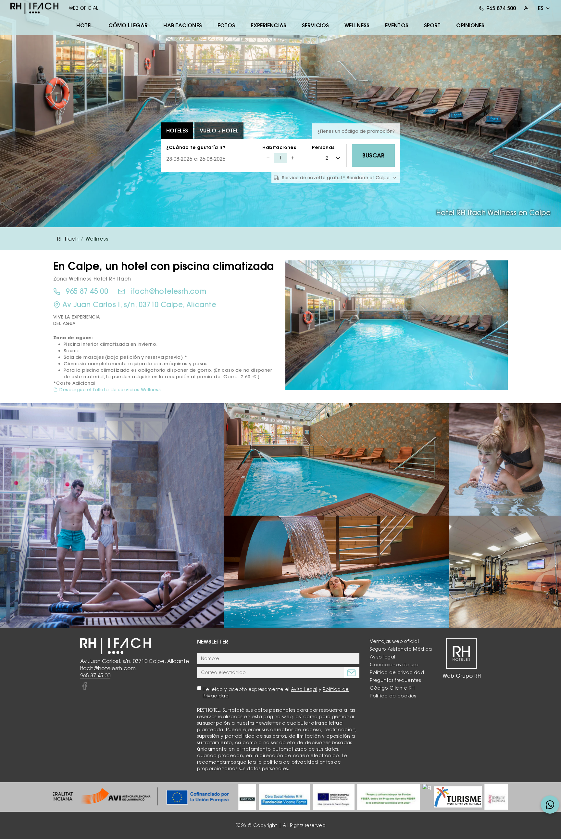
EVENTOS (396, 25)
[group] (131, 797)
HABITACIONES (182, 25)
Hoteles (177, 130)
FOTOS (226, 25)
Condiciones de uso (394, 665)
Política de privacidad (397, 672)
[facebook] (84, 686)
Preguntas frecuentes (395, 680)
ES (540, 8)
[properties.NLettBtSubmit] (351, 672)
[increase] (293, 158)
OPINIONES (470, 25)
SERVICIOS (315, 25)
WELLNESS (356, 25)
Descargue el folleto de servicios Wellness (110, 390)
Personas (323, 147)
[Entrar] (526, 8)
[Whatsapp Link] (550, 804)
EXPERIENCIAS (268, 25)
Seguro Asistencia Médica (401, 649)
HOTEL (84, 25)
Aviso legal (382, 657)
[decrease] (268, 158)
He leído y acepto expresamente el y (276, 692)
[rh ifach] (34, 8)
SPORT (432, 25)
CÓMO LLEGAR (128, 25)
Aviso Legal (304, 689)
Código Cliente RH (392, 688)
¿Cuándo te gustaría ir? (195, 147)
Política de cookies (393, 696)
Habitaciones (279, 147)
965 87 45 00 (87, 291)
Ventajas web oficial (394, 641)
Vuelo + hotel (219, 130)
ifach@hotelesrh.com (168, 291)
